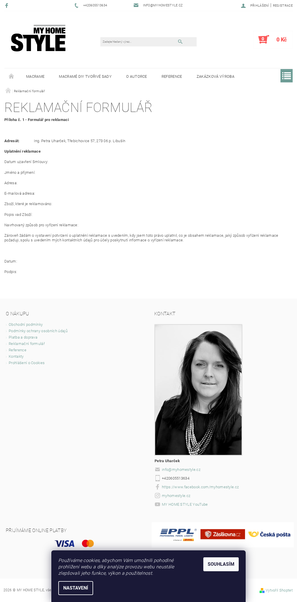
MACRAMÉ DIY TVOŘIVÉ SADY (85, 76)
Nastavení (75, 588)
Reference (172, 76)
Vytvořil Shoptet (279, 590)
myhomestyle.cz (176, 495)
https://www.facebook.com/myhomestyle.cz (200, 487)
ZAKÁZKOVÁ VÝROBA (215, 76)
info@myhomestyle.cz (181, 469)
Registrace (283, 6)
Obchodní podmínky (26, 324)
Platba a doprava (23, 337)
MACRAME (35, 76)
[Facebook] (7, 5)
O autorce (136, 76)
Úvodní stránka (11, 76)
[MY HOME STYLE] (38, 37)
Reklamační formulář (27, 343)
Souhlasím (221, 564)
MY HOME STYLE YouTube (185, 504)
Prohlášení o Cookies (27, 363)
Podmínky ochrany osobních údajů (38, 331)
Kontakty (16, 356)
